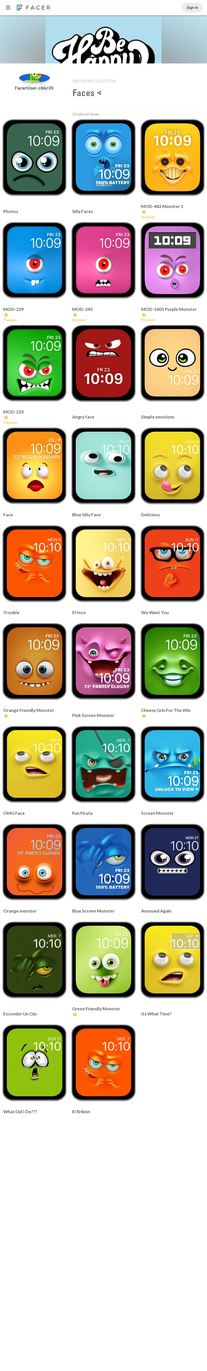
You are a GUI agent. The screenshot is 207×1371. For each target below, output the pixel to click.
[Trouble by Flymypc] (34, 563)
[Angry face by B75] (103, 363)
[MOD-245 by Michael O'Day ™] (103, 260)
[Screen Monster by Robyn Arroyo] (172, 764)
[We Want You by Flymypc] (172, 563)
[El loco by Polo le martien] (103, 563)
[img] (34, 78)
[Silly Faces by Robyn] (103, 157)
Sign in (192, 8)
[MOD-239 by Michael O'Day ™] (34, 260)
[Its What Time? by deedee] (172, 959)
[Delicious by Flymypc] (172, 465)
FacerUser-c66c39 (34, 88)
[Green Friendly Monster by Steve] (103, 959)
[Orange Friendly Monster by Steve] (34, 661)
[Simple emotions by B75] (172, 363)
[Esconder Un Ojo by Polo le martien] (34, 959)
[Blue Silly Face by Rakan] (103, 465)
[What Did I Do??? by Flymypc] (34, 1062)
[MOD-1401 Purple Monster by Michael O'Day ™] (172, 260)
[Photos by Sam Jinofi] (34, 157)
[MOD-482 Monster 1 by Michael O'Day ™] (172, 157)
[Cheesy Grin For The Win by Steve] (172, 661)
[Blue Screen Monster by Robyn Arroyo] (103, 861)
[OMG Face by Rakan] (34, 764)
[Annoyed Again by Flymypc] (172, 862)
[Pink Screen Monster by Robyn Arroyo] (103, 661)
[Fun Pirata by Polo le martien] (103, 764)
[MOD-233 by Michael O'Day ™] (34, 363)
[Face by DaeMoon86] (34, 465)
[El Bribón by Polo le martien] (103, 1062)
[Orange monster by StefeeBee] (34, 861)
